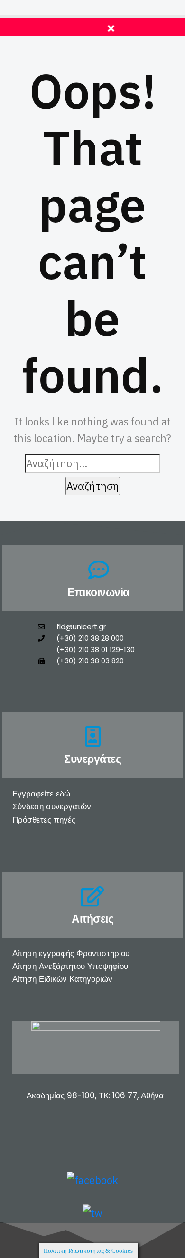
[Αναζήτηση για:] (92, 463)
